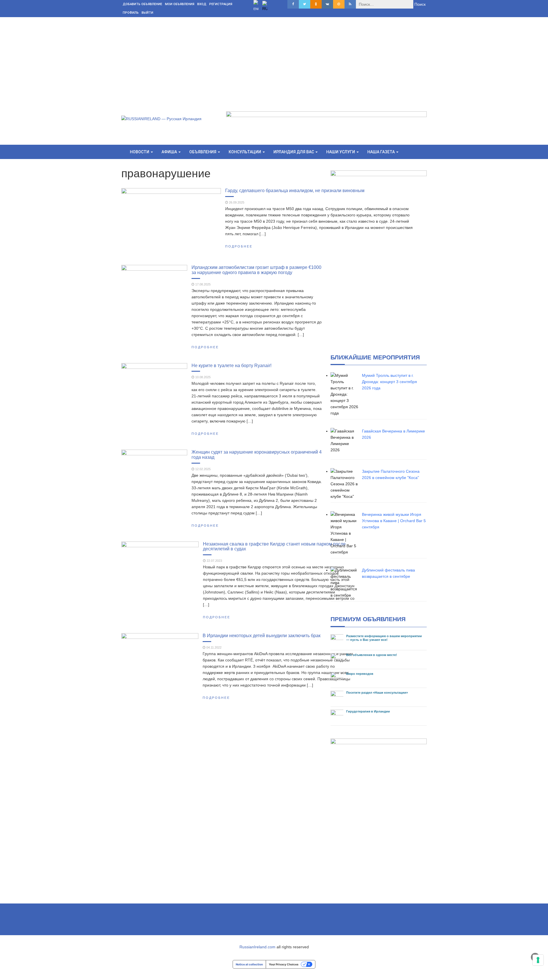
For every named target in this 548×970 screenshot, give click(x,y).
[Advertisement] (274, 60)
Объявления (203, 152)
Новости (140, 152)
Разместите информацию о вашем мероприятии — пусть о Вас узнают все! (384, 637)
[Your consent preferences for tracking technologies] (538, 960)
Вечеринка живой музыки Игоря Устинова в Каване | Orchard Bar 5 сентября (394, 520)
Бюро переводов (359, 673)
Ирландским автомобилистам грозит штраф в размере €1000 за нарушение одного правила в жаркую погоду (256, 270)
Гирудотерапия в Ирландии (368, 711)
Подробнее (239, 246)
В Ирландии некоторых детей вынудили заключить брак (262, 635)
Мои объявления (179, 4)
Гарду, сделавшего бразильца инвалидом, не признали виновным (294, 190)
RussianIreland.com (257, 947)
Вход (201, 4)
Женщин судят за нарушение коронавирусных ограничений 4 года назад (257, 454)
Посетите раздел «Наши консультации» (377, 692)
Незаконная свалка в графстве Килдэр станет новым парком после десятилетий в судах (274, 546)
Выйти (147, 13)
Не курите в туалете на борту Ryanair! (231, 365)
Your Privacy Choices (284, 964)
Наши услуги (341, 152)
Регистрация (220, 4)
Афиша (170, 152)
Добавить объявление (142, 4)
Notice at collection (249, 964)
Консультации (245, 152)
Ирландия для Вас (294, 152)
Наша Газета (381, 152)
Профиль (131, 13)
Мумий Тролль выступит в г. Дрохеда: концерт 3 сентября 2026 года (389, 381)
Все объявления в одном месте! (371, 655)
